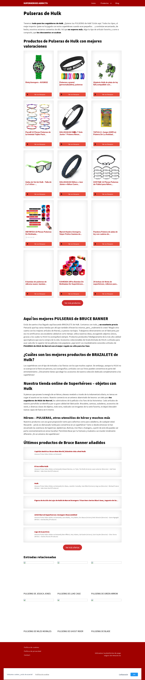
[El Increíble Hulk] (29, 469)
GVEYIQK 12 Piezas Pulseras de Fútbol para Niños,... (105, 183)
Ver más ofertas (72, 547)
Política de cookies (31, 647)
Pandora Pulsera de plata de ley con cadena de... (105, 233)
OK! (134, 674)
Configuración (123, 674)
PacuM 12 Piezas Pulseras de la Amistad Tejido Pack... (38, 133)
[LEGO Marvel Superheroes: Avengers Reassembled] (29, 518)
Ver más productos (73, 303)
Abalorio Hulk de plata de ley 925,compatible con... (105, 83)
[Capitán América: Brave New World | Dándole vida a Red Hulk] (29, 453)
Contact (27, 655)
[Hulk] (29, 486)
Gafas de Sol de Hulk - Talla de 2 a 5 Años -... (38, 183)
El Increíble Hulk (41, 466)
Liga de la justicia (41, 532)
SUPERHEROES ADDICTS (36, 3)
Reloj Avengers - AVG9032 (36, 82)
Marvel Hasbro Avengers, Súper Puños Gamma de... (70, 233)
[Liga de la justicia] (29, 535)
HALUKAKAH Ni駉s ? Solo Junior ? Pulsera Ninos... (71, 133)
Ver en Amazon (39, 94)
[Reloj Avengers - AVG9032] (38, 67)
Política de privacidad (32, 651)
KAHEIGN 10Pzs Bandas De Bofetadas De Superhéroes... (71, 283)
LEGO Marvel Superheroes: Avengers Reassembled (55, 515)
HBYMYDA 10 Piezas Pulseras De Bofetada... (38, 233)
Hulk (36, 483)
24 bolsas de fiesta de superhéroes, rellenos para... (105, 283)
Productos (105, 3)
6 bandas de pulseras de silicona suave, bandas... (36, 283)
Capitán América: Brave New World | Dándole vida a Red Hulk (60, 451)
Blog (117, 3)
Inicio (93, 3)
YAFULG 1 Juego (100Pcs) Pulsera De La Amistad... (104, 133)
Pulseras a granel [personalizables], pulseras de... (71, 83)
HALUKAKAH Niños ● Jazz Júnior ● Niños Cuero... (71, 183)
